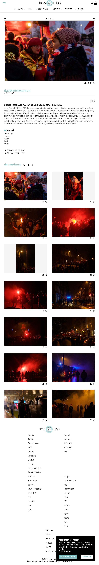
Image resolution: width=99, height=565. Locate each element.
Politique (31, 435)
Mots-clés (11, 130)
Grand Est (31, 476)
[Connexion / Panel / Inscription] (95, 3)
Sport (30, 447)
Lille (29, 497)
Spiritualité (32, 455)
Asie (65, 484)
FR (91, 101)
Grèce (66, 526)
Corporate (67, 439)
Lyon (29, 509)
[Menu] (4, 3)
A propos (56, 9)
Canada (66, 497)
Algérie (66, 518)
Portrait (67, 435)
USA (65, 501)
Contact (68, 9)
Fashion (30, 464)
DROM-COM (32, 493)
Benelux (67, 505)
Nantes (6, 144)
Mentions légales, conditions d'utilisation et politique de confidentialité (49, 561)
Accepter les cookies (67, 557)
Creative (31, 460)
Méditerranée (69, 489)
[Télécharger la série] (28, 165)
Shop (66, 451)
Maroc (66, 513)
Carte (30, 9)
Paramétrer (86, 557)
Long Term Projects (35, 468)
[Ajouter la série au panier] (32, 165)
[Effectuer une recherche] (92, 3)
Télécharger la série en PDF (15, 153)
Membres (19, 9)
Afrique (66, 476)
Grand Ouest (32, 480)
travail (6, 141)
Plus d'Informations (65, 551)
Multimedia (68, 443)
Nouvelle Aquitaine (35, 489)
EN (94, 101)
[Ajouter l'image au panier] (88, 82)
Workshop (68, 447)
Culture (30, 451)
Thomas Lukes (9, 93)
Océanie (67, 493)
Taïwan (66, 509)
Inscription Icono (52, 551)
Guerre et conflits (34, 472)
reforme (7, 136)
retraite (6, 138)
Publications (42, 9)
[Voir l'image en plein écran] (94, 82)
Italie (65, 522)
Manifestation (8, 133)
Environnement (33, 443)
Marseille (31, 501)
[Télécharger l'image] (85, 82)
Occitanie (31, 484)
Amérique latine (70, 480)
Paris (29, 505)
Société (30, 439)
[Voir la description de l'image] (91, 82)
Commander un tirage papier (16, 150)
